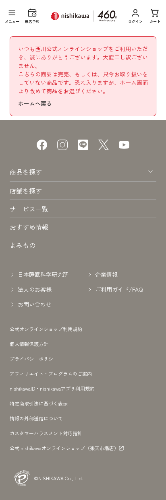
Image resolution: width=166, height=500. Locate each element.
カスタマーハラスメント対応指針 (46, 433)
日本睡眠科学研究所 (43, 274)
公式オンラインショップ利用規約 (46, 328)
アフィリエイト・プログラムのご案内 (51, 373)
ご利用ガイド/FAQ (119, 289)
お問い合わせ (35, 304)
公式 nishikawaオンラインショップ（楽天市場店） (64, 448)
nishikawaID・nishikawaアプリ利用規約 (52, 388)
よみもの (22, 245)
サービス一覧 (29, 209)
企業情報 (106, 274)
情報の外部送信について (36, 418)
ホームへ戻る (35, 103)
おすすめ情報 (29, 227)
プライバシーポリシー (34, 358)
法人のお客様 (35, 289)
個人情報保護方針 (29, 343)
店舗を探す (26, 190)
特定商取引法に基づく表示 (39, 403)
